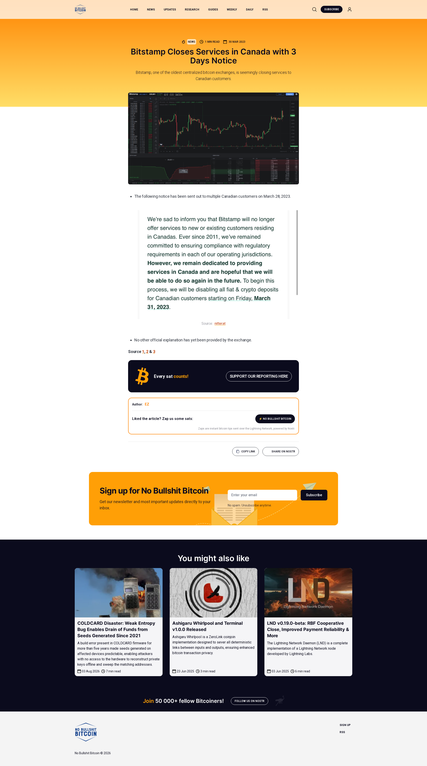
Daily (250, 9)
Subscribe (331, 9)
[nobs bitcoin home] (80, 9)
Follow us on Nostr (249, 701)
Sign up (345, 725)
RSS (265, 9)
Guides (213, 9)
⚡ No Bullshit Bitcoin (275, 418)
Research (192, 9)
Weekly (232, 9)
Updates (170, 9)
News (151, 9)
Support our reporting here (259, 376)
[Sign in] (349, 9)
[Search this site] (314, 9)
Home (134, 9)
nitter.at (220, 323)
